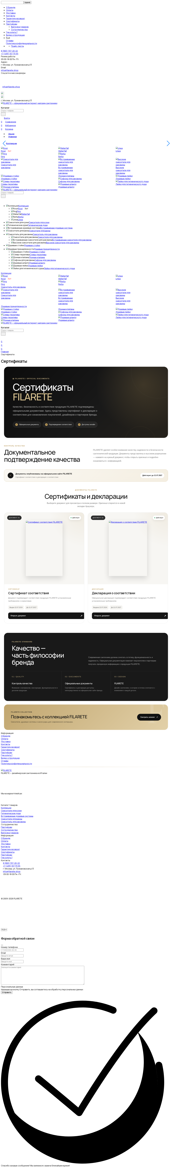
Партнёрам (6, 827)
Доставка (10, 13)
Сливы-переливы (9, 184)
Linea (118, 151)
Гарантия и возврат (15, 18)
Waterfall (62, 151)
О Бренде (10, 7)
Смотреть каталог (149, 717)
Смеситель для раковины (45, 234)
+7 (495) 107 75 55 (9, 53)
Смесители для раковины (8, 166)
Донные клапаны (66, 175)
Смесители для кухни (39, 222)
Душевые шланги (66, 187)
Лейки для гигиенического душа (131, 184)
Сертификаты (13, 21)
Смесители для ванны (39, 230)
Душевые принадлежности (47, 249)
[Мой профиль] (2, 338)
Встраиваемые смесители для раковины (65, 170)
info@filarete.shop (9, 70)
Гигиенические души (38, 225)
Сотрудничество (19, 29)
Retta (60, 156)
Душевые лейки (123, 178)
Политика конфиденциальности (21, 43)
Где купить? (12, 32)
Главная (5, 351)
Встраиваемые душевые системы (56, 228)
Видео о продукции (15, 35)
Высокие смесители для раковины (123, 170)
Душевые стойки (9, 178)
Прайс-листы (17, 46)
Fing (3, 156)
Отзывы (9, 40)
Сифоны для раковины (69, 181)
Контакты (10, 15)
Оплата (9, 10)
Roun (3, 151)
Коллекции (11, 143)
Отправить (6, 992)
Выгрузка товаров (20, 26)
